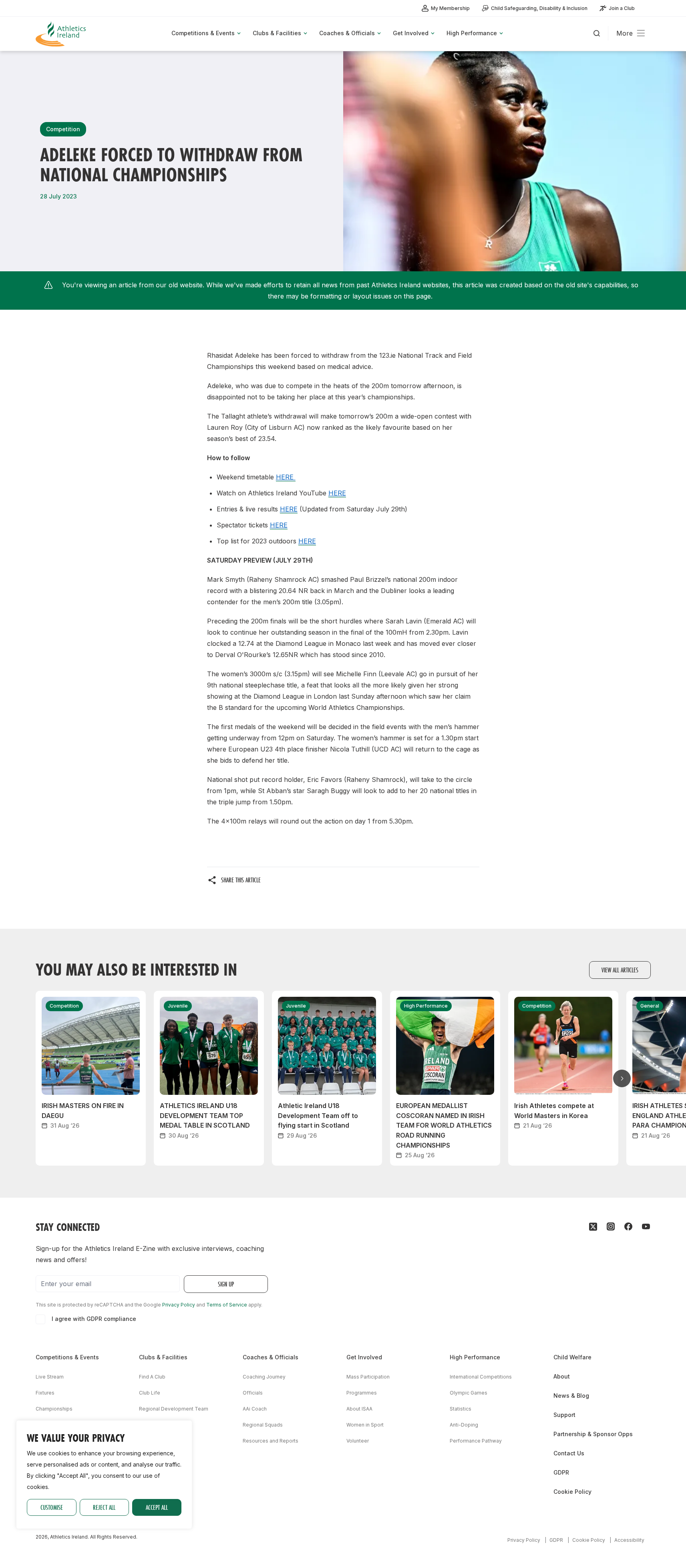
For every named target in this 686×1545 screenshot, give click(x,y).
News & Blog (571, 1395)
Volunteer (357, 1441)
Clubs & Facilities (163, 1357)
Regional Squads (263, 1425)
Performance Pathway (476, 1441)
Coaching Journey (264, 1377)
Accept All (157, 1507)
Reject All (104, 1507)
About (561, 1376)
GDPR (561, 1472)
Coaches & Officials (270, 1357)
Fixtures (45, 1393)
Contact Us (568, 1453)
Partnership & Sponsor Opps (593, 1434)
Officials (253, 1393)
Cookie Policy (572, 1491)
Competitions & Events (67, 1357)
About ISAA (359, 1409)
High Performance (475, 1357)
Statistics (460, 1409)
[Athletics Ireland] (62, 34)
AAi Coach (255, 1409)
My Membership (450, 8)
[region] (104, 1474)
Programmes (361, 1393)
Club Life (149, 1393)
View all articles (620, 969)
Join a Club (622, 8)
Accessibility (629, 1540)
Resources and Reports (270, 1441)
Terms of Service (226, 1305)
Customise (51, 1507)
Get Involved (364, 1357)
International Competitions (481, 1377)
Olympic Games (468, 1393)
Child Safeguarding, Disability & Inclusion (539, 8)
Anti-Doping (464, 1425)
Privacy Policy (178, 1305)
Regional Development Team (173, 1409)
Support (564, 1414)
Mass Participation (368, 1377)
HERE (286, 477)
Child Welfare (572, 1357)
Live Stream (50, 1377)
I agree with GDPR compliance (94, 1318)
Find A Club (152, 1377)
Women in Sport (365, 1425)
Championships (54, 1409)
